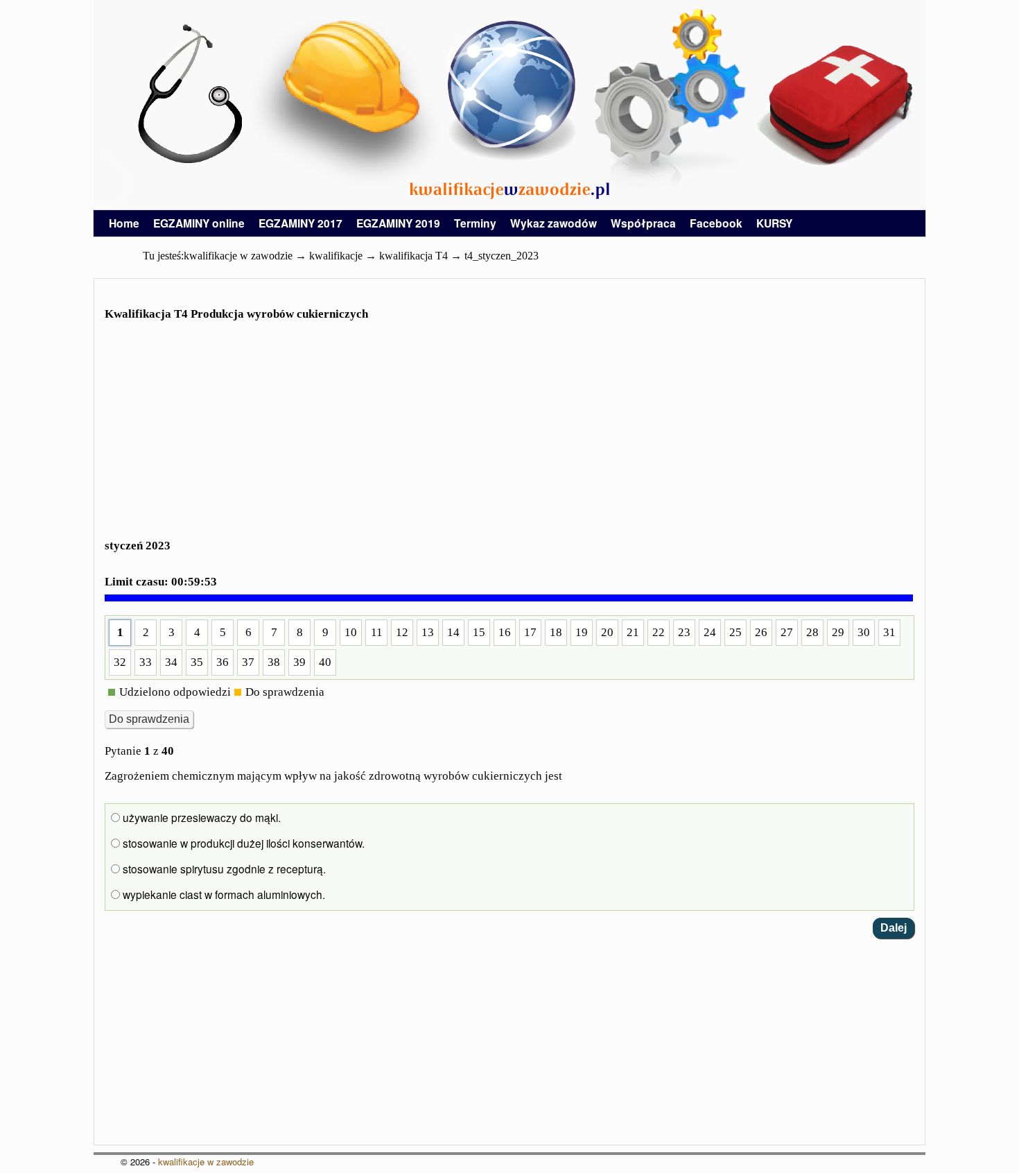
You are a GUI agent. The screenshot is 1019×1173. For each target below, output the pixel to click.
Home (124, 223)
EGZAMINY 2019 (398, 223)
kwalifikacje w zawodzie (206, 1161)
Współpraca (643, 223)
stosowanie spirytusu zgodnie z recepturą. (223, 868)
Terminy (475, 223)
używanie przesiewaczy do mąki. (200, 817)
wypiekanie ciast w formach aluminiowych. (222, 894)
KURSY (774, 223)
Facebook (716, 223)
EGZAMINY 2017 (300, 223)
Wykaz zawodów (553, 223)
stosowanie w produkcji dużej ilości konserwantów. (242, 842)
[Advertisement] (509, 438)
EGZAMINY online (199, 223)
